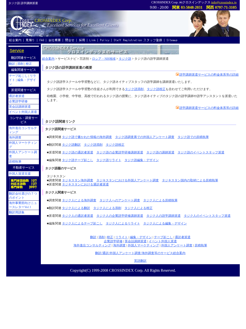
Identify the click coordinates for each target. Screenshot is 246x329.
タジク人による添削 (107, 208)
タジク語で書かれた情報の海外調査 (87, 137)
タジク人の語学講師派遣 (163, 215)
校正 (110, 237)
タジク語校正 (156, 89)
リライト (121, 237)
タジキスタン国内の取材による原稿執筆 (190, 180)
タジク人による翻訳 (76, 208)
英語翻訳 (140, 261)
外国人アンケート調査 (176, 245)
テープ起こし (163, 237)
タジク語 (125, 58)
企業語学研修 (113, 241)
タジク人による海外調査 (79, 200)
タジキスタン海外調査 (77, 180)
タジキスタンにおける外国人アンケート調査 (127, 180)
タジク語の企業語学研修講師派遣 (119, 152)
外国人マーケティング (143, 245)
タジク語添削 (134, 89)
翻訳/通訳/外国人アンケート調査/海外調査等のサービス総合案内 (140, 253)
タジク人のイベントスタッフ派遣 (207, 215)
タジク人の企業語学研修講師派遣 (119, 215)
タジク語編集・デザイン (141, 160)
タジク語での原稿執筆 (193, 137)
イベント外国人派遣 (163, 241)
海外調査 (119, 245)
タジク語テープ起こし (77, 160)
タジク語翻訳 (71, 144)
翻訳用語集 (17, 212)
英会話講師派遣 (136, 241)
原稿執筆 (201, 245)
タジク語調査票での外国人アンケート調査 (144, 137)
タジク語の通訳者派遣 (77, 152)
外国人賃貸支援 (20, 173)
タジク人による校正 (138, 208)
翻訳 (93, 237)
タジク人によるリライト (123, 223)
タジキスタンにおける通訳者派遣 (85, 184)
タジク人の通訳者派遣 (77, 215)
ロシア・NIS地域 (104, 58)
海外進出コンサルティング (92, 245)
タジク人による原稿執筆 (160, 200)
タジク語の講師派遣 (160, 152)
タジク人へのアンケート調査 (119, 200)
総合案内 (48, 58)
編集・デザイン (141, 237)
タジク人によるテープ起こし (82, 223)
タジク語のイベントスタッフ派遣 (201, 152)
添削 (101, 237)
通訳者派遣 (183, 237)
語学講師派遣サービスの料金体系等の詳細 (209, 74)
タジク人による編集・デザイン (165, 223)
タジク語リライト (108, 160)
